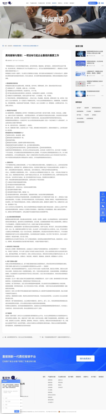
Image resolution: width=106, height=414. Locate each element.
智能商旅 (50, 382)
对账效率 (86, 107)
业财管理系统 (90, 118)
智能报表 (50, 397)
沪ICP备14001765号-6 (51, 411)
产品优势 (86, 115)
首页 (27, 3)
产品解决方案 (33, 3)
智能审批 (50, 392)
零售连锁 (60, 382)
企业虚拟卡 (50, 402)
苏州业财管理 (80, 118)
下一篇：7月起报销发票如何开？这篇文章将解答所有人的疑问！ (55, 337)
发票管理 (50, 385)
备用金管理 (50, 399)
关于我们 (66, 3)
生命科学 (60, 387)
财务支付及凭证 (52, 394)
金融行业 (60, 380)
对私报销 (50, 387)
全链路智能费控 (80, 122)
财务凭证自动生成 (96, 107)
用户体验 (79, 115)
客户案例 (48, 3)
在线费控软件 (97, 111)
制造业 (59, 385)
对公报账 (50, 390)
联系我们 (72, 3)
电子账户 (79, 107)
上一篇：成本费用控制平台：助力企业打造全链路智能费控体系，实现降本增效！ (18, 337)
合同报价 (94, 115)
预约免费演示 (93, 3)
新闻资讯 (54, 3)
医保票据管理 (80, 111)
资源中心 (60, 3)
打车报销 (89, 111)
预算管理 (50, 380)
